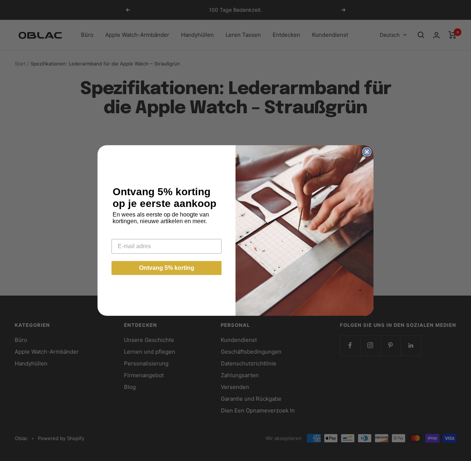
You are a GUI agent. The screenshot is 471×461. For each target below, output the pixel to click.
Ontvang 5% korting (166, 268)
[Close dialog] (367, 152)
